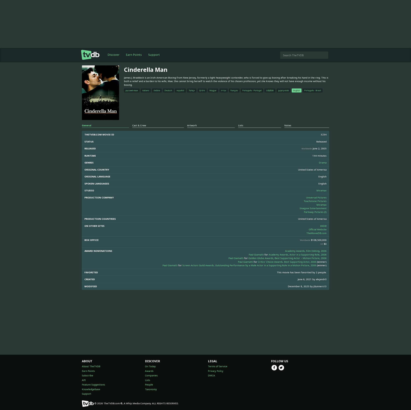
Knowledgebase (91, 389)
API (84, 380)
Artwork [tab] (192, 125)
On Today (150, 366)
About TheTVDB (91, 366)
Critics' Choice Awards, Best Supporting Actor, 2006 (287, 261)
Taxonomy (151, 389)
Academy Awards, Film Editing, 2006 (306, 250)
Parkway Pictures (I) (315, 211)
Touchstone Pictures (315, 201)
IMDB (323, 225)
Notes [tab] (287, 125)
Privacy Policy (215, 370)
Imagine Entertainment (313, 208)
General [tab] (86, 125)
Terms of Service (217, 366)
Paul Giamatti (256, 254)
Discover (113, 55)
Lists (147, 380)
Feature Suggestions (93, 384)
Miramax (321, 190)
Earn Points (134, 55)
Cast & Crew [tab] (139, 125)
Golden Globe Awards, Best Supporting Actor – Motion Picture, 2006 (287, 258)
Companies (151, 375)
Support (154, 55)
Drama (323, 162)
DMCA (211, 375)
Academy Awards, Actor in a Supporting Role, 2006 (298, 254)
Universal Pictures (316, 197)
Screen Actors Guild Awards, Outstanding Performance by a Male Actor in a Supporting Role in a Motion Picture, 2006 (249, 265)
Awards (149, 370)
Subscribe (87, 375)
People (149, 384)
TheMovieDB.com (316, 233)
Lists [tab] (240, 125)
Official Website (318, 229)
